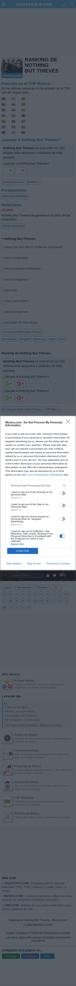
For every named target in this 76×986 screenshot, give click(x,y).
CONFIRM (22, 551)
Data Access (34, 563)
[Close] (69, 422)
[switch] (62, 493)
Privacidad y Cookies (58, 563)
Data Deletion (14, 563)
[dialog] (38, 493)
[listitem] (38, 485)
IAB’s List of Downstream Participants (42, 474)
